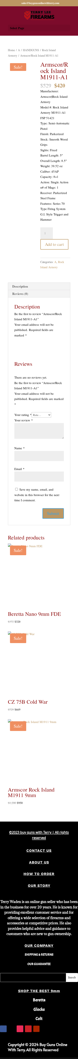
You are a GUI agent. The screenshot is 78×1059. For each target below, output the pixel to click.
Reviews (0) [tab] (20, 293)
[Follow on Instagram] (20, 1028)
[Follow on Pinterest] (28, 1028)
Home (11, 50)
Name (19, 448)
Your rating (23, 415)
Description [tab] (20, 286)
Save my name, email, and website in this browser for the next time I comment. (36, 494)
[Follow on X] (11, 1028)
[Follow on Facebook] (3, 1028)
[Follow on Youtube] (36, 1029)
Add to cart (54, 244)
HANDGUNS (31, 50)
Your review (23, 420)
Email (19, 469)
